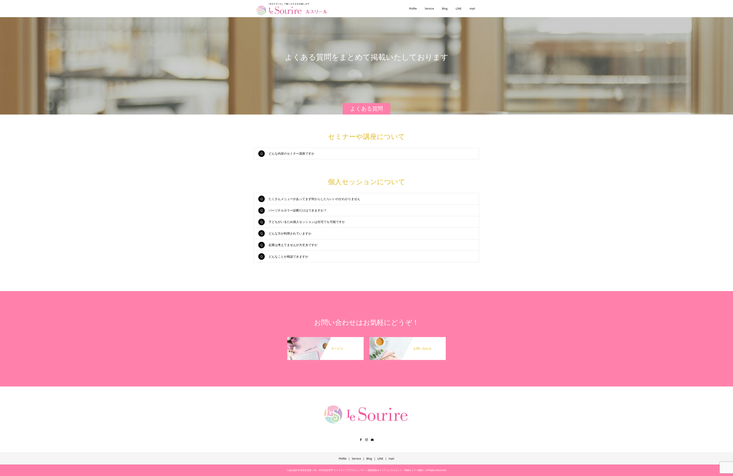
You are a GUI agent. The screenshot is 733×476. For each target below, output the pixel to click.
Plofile (413, 8)
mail (472, 8)
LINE (459, 8)
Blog (445, 8)
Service (429, 8)
